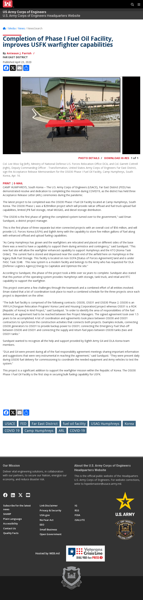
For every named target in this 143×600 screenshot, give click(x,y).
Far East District (45, 423)
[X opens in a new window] (20, 495)
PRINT (7, 183)
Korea (129, 423)
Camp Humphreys (39, 430)
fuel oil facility (74, 423)
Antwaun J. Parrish (19, 53)
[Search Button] (131, 4)
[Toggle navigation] (137, 4)
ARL (62, 430)
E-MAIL (18, 183)
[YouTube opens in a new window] (28, 495)
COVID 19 (12, 430)
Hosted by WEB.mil (47, 553)
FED (23, 423)
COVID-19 (77, 430)
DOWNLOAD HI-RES (116, 158)
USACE (10, 423)
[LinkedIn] (13, 495)
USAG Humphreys (105, 423)
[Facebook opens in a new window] (5, 495)
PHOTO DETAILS (88, 158)
